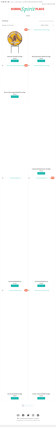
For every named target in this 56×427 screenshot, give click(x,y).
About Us (12, 1)
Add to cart (14, 60)
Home (24, 1)
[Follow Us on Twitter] (5, 2)
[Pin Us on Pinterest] (8, 2)
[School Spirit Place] (28, 9)
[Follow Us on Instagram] (33, 415)
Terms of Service (18, 1)
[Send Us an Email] (1, 2)
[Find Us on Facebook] (3, 2)
